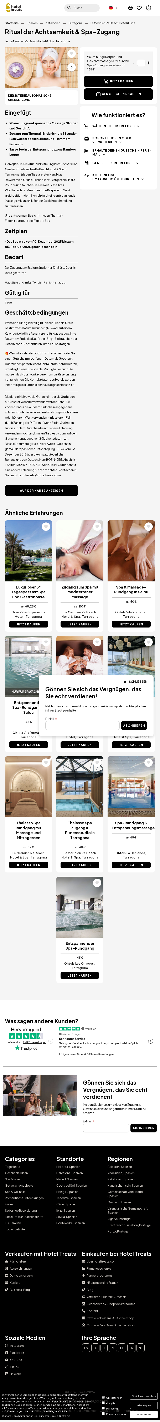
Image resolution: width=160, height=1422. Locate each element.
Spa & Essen (13, 1179)
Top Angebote (15, 1229)
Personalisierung (116, 1413)
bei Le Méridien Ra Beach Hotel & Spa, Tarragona (37, 41)
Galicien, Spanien (119, 1202)
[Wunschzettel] (141, 7)
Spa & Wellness (15, 1192)
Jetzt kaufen (121, 81)
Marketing (112, 1408)
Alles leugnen (144, 1405)
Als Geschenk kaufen (121, 94)
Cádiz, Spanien (66, 1204)
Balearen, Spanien (120, 1166)
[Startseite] (14, 8)
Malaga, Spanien (67, 1192)
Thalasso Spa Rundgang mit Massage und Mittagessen (28, 830)
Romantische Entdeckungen (24, 1198)
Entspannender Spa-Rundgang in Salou (28, 707)
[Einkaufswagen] (132, 7)
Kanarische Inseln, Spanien (125, 1185)
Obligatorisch (114, 1397)
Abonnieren (144, 1128)
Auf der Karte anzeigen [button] (41, 490)
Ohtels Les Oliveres (79, 963)
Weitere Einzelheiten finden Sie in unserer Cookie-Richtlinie (36, 1415)
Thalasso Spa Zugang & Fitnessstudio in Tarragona (80, 830)
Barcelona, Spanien (69, 1173)
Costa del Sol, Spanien (71, 1185)
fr (131, 1348)
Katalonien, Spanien (121, 1179)
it (104, 1348)
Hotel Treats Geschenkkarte (24, 1217)
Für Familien (13, 1223)
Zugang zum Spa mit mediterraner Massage (80, 592)
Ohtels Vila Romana (130, 612)
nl (140, 1348)
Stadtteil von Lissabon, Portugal (129, 1225)
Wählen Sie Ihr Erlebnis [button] (113, 126)
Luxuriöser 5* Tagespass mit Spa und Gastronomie (28, 592)
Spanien (32, 23)
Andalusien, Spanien (121, 1173)
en (86, 1348)
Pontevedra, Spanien (70, 1223)
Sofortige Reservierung (21, 1210)
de (122, 1348)
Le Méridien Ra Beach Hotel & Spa (113, 23)
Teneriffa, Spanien (68, 1198)
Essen (9, 1204)
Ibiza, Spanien (65, 1210)
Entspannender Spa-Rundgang (80, 945)
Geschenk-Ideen (16, 1173)
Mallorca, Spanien (68, 1166)
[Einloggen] (150, 7)
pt (113, 1348)
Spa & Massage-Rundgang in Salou (131, 589)
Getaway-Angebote (19, 1185)
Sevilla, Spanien (66, 1217)
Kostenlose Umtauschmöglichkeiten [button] (115, 177)
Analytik (110, 1403)
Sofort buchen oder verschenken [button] (111, 140)
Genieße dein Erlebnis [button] (113, 163)
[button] (71, 67)
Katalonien (53, 23)
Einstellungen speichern (144, 1396)
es (95, 1348)
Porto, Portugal (118, 1231)
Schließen (138, 681)
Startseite (12, 23)
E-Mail (87, 1121)
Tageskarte (13, 1166)
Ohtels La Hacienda (130, 853)
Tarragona (75, 23)
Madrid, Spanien (67, 1179)
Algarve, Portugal (119, 1219)
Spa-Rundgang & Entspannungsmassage (131, 825)
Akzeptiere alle (143, 1414)
